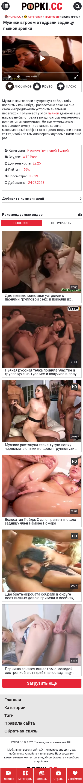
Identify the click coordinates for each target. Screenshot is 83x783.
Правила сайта (19, 723)
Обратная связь (21, 731)
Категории (15, 707)
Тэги (9, 715)
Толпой (63, 150)
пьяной (53, 113)
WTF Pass (30, 157)
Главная (12, 700)
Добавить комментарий (42, 198)
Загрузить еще (42, 683)
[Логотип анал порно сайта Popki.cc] (41, 6)
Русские (33, 150)
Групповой (49, 150)
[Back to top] (70, 761)
